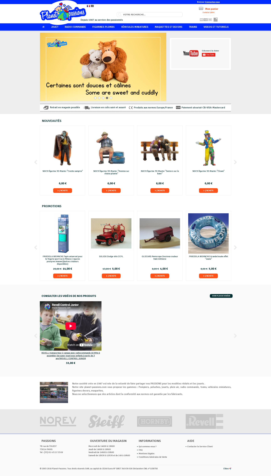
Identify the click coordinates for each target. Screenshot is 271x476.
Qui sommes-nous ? (148, 446)
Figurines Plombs (103, 26)
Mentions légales (146, 453)
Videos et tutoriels (216, 26)
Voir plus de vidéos (221, 296)
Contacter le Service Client (200, 446)
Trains (193, 26)
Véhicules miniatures (134, 26)
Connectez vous (212, 2)
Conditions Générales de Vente (153, 457)
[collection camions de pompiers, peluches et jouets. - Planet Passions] (63, 12)
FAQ (141, 450)
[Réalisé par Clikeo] (230, 468)
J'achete (63, 190)
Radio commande (75, 26)
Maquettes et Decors (168, 26)
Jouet (54, 26)
